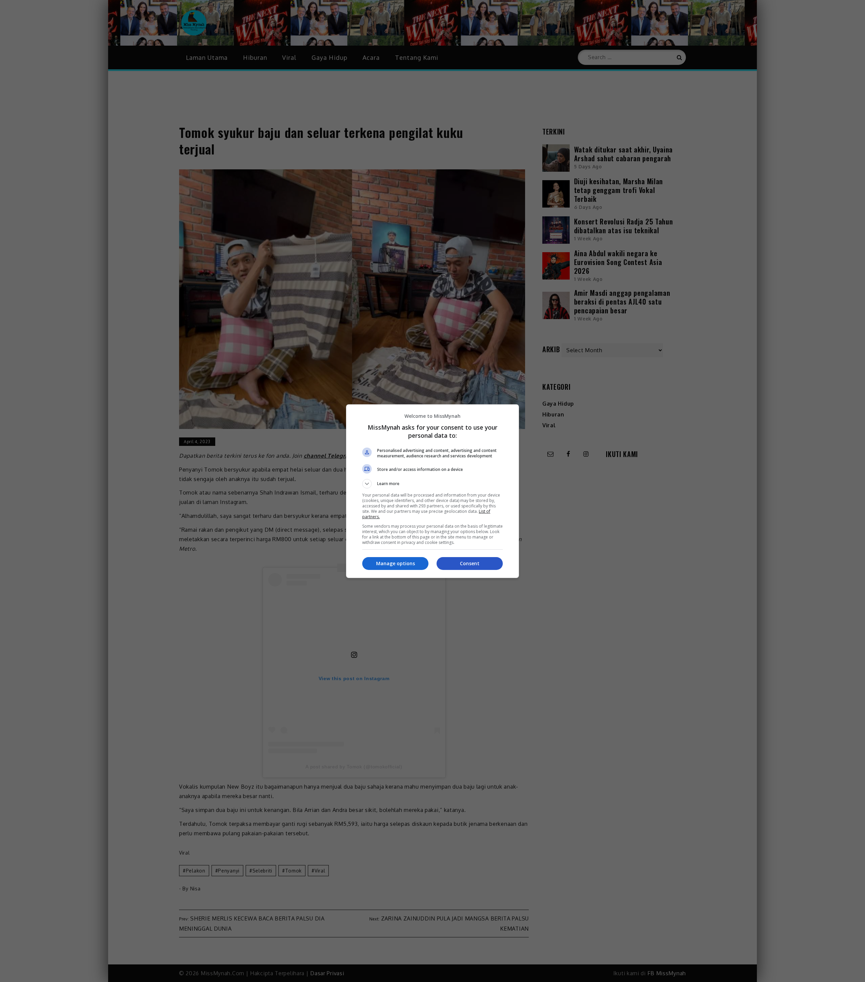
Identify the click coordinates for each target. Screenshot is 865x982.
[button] (432, 483)
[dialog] (432, 491)
